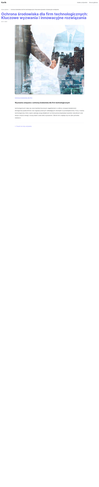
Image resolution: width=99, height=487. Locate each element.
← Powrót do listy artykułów (23, 126)
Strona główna (93, 2)
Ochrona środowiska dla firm (23, 98)
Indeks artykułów (82, 2)
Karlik (3, 2)
